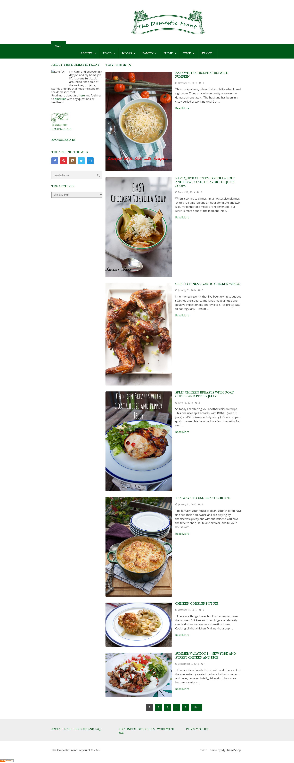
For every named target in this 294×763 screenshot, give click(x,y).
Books (127, 53)
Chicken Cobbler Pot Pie (196, 603)
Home (168, 53)
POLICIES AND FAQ (88, 729)
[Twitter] (81, 160)
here (82, 95)
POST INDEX (127, 729)
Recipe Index (61, 128)
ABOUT (56, 729)
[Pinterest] (63, 160)
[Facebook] (54, 160)
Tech (187, 53)
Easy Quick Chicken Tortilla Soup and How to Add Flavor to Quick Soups (205, 182)
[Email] (90, 160)
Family (148, 53)
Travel (207, 53)
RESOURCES (146, 729)
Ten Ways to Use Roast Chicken (203, 498)
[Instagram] (72, 160)
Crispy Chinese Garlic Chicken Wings (207, 284)
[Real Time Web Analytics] (7, 761)
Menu (58, 46)
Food (107, 53)
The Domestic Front (64, 750)
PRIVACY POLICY (197, 729)
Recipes (87, 53)
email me (60, 99)
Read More (182, 108)
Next (197, 707)
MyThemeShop (231, 750)
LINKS (68, 729)
